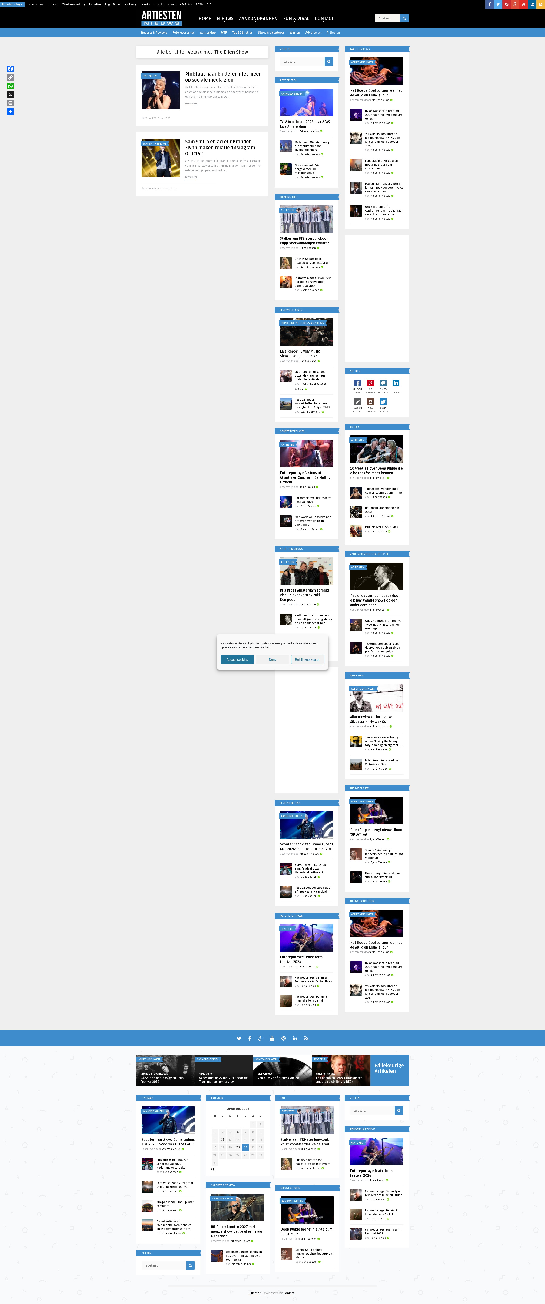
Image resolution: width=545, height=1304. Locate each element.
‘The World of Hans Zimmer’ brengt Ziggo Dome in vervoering (313, 521)
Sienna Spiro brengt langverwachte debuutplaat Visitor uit (384, 854)
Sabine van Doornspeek (154, 1073)
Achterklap (208, 32)
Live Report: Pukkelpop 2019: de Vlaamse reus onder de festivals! (310, 375)
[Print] (10, 103)
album (172, 4)
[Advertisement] (306, 731)
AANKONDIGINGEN (258, 18)
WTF (224, 32)
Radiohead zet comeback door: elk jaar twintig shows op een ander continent (313, 619)
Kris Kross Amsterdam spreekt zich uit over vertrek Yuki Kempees (304, 595)
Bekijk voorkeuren (307, 659)
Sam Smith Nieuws (154, 143)
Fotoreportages (184, 32)
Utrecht (158, 4)
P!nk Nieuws (150, 76)
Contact (289, 1293)
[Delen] (10, 111)
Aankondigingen (292, 93)
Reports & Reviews (154, 32)
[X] (10, 94)
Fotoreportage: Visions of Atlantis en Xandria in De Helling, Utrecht (305, 477)
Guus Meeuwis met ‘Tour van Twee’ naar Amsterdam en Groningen (384, 624)
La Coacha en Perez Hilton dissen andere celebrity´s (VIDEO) (339, 1080)
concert (53, 4)
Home (255, 1293)
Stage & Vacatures (271, 32)
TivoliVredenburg (74, 4)
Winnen (295, 32)
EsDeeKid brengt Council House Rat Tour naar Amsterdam (381, 164)
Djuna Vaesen (308, 248)
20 (238, 1147)
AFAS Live (186, 4)
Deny (272, 659)
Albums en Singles (363, 689)
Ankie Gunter (206, 1073)
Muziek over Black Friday (381, 527)
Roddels (319, 1059)
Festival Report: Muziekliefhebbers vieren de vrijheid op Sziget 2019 (312, 403)
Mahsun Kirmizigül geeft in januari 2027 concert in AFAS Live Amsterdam (384, 187)
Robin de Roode (310, 290)
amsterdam (36, 4)
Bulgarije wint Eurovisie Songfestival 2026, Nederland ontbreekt (311, 868)
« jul (213, 1169)
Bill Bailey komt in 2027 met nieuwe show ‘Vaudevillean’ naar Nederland (236, 1231)
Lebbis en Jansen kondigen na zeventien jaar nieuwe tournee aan (244, 1255)
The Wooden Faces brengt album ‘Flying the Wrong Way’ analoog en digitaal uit (384, 741)
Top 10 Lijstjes (242, 32)
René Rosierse (308, 361)
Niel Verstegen (266, 1073)
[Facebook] (10, 69)
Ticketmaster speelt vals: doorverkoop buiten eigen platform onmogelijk (382, 647)
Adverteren (313, 32)
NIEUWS (225, 18)
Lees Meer (191, 103)
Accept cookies (237, 659)
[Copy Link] (10, 77)
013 (209, 4)
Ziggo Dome (113, 4)
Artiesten (333, 32)
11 (222, 1140)
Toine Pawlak (307, 487)
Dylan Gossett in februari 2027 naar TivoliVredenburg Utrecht (383, 114)
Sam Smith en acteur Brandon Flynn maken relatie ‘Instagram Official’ (220, 147)
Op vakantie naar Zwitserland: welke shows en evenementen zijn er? (173, 1225)
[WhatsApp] (10, 86)
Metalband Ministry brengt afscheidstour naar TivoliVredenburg (313, 146)
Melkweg (130, 4)
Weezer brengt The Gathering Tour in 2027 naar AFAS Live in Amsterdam (384, 210)
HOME (205, 18)
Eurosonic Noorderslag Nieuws (302, 323)
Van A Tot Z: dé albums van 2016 (280, 1078)
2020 (199, 4)
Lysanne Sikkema (311, 411)
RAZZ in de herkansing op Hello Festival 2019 (162, 1080)
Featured (287, 929)
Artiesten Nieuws (309, 131)
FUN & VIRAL (296, 18)
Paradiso (95, 4)
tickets (145, 4)
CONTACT (324, 18)
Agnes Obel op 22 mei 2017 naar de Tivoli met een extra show (223, 1080)
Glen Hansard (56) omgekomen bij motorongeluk (307, 169)
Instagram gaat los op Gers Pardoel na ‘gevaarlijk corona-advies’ (313, 282)
